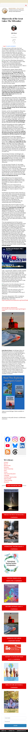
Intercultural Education (10, 474)
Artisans (6, 462)
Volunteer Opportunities (10, 477)
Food (5, 470)
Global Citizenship (8, 469)
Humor (6, 472)
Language (6, 475)
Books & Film (7, 465)
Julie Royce (14, 33)
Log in (4, 46)
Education (6, 467)
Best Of (6, 464)
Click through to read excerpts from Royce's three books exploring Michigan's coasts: (14, 309)
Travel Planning (8, 480)
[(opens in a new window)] (7, 439)
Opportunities (7, 478)
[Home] (13, 10)
